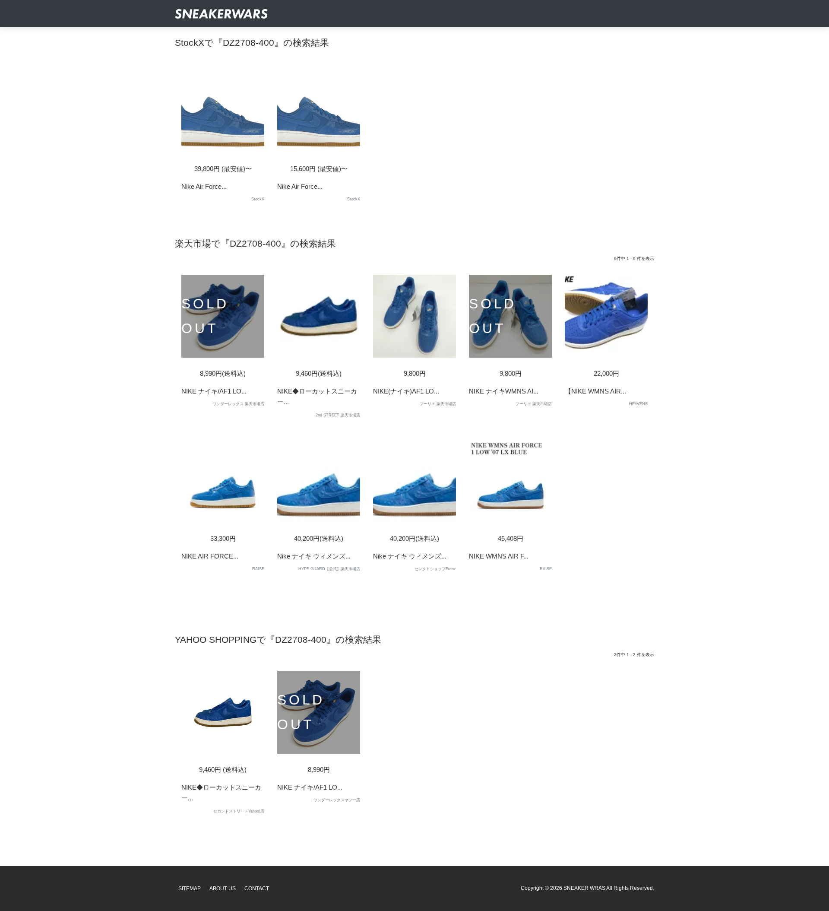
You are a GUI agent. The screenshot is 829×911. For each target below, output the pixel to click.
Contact (256, 889)
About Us (222, 889)
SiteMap (189, 889)
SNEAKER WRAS (584, 888)
